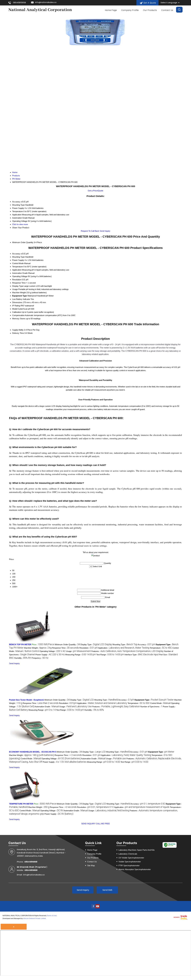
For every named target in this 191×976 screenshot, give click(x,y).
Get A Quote (149, 2)
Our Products (150, 10)
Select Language (169, 2)
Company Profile (130, 10)
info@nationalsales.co (46, 2)
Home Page (111, 10)
